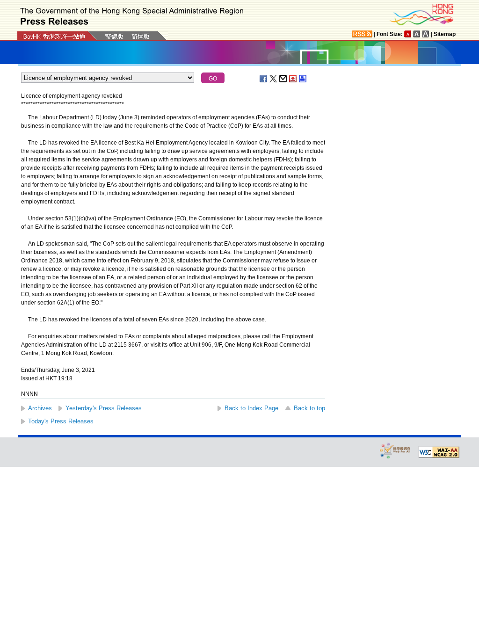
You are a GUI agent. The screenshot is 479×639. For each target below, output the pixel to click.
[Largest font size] (425, 33)
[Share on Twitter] (273, 78)
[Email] (283, 78)
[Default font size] (408, 33)
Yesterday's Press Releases (103, 408)
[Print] (303, 78)
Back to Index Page (251, 408)
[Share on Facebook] (264, 78)
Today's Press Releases (61, 421)
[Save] (293, 78)
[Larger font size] (417, 33)
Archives (40, 408)
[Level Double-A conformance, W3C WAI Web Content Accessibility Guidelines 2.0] (438, 452)
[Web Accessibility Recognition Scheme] (395, 450)
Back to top (309, 408)
